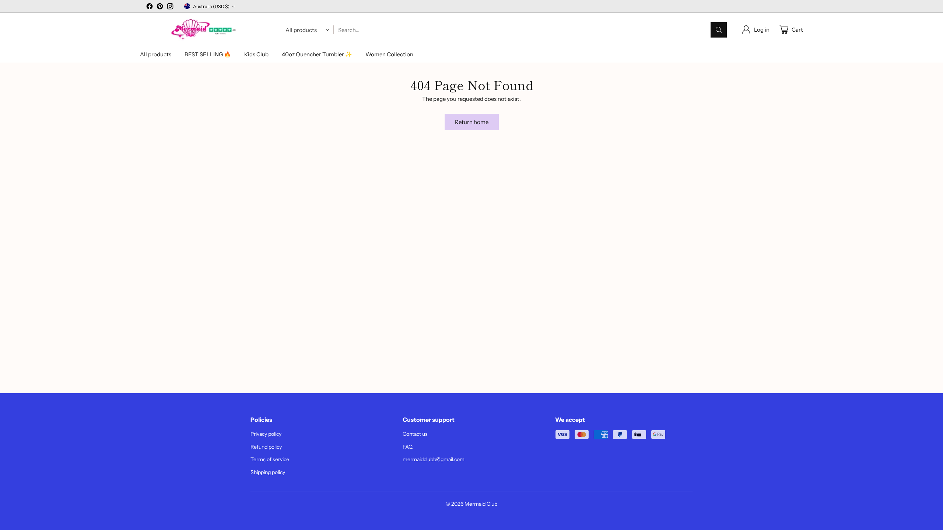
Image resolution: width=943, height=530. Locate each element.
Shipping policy (267, 472)
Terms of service (269, 459)
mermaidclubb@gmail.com (434, 459)
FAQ (408, 447)
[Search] (719, 30)
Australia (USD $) (211, 6)
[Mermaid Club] (204, 30)
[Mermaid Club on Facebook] (149, 8)
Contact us (415, 434)
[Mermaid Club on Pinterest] (160, 8)
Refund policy (266, 447)
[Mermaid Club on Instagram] (170, 8)
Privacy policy (265, 434)
